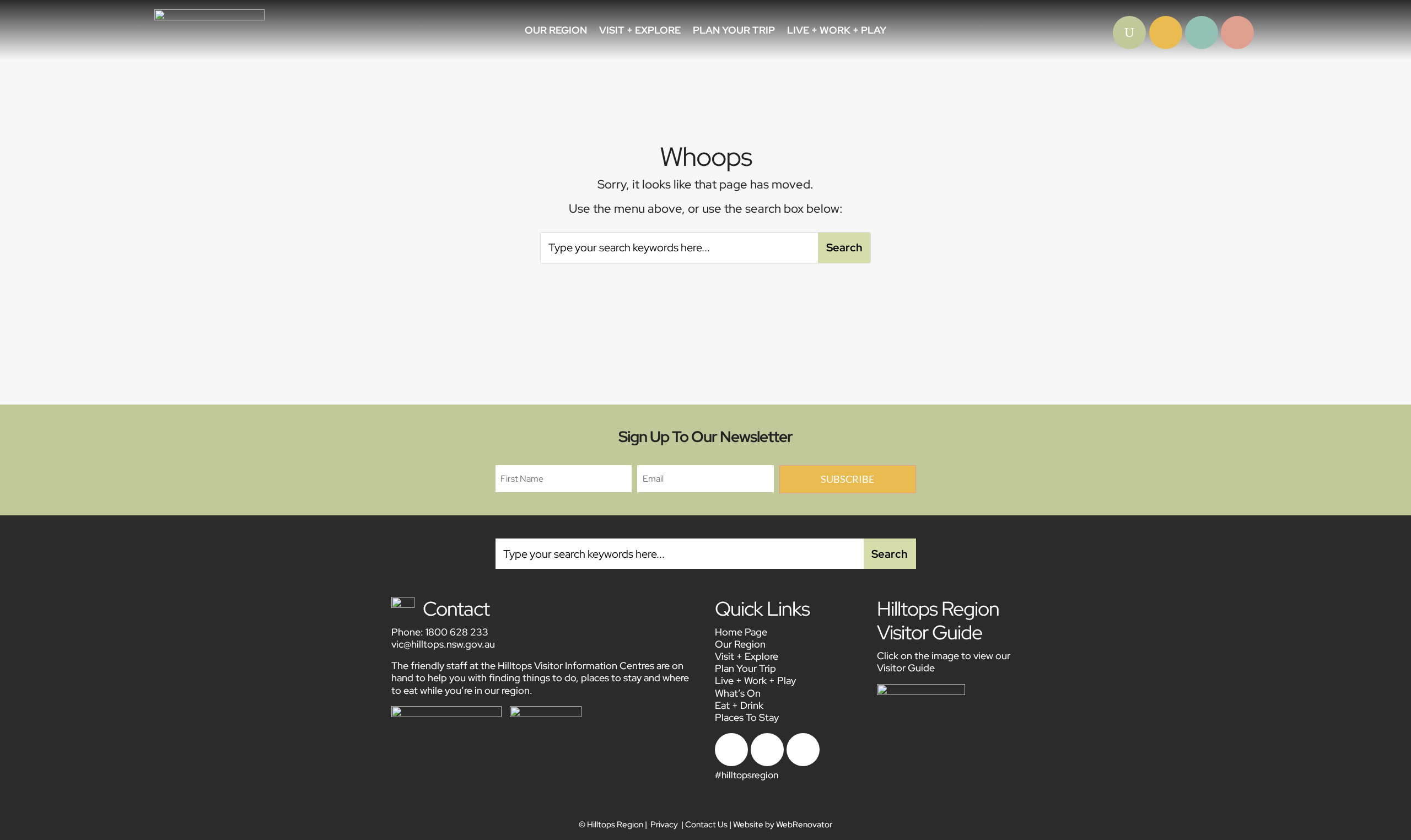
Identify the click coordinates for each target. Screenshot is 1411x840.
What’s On (738, 693)
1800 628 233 (457, 632)
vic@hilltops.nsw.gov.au (443, 644)
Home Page (741, 632)
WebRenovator (804, 824)
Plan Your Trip (734, 31)
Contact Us (706, 824)
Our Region (556, 31)
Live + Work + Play (836, 31)
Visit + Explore (640, 31)
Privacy (664, 824)
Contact (456, 608)
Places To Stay (747, 717)
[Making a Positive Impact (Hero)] (1129, 46)
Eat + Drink (739, 705)
